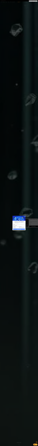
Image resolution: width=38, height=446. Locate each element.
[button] (33, 1)
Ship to (14, 224)
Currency (20, 226)
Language (14, 226)
